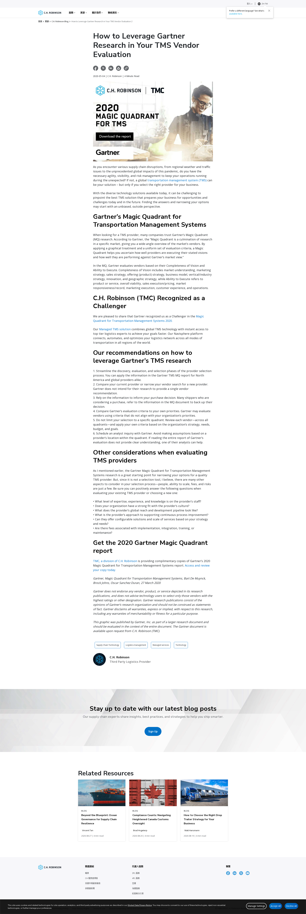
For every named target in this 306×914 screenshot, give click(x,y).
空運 (134, 883)
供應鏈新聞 (90, 888)
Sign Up (153, 731)
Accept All (276, 905)
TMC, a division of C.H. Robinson (115, 561)
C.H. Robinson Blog (60, 21)
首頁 (40, 21)
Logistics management (136, 645)
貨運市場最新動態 (92, 883)
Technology (181, 645)
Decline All (291, 905)
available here (235, 13)
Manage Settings (256, 905)
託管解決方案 (138, 893)
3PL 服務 (136, 873)
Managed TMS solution (115, 329)
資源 (47, 21)
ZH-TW (265, 3)
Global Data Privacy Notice (140, 905)
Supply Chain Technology (107, 645)
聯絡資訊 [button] (113, 12)
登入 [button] (249, 3)
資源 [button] (82, 12)
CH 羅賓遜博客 (91, 878)
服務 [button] (71, 12)
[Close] (269, 10)
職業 (87, 873)
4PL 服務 (136, 878)
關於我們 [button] (97, 12)
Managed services (161, 645)
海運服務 (136, 888)
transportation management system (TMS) (177, 180)
